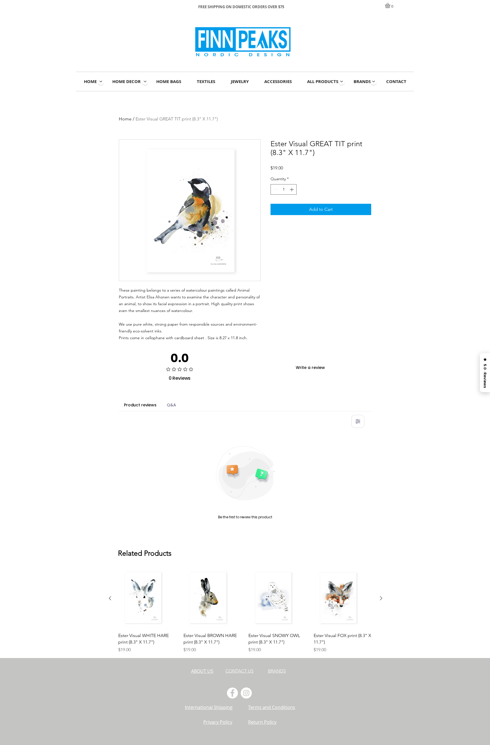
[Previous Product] (110, 598)
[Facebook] (232, 693)
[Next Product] (381, 598)
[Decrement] (274, 189)
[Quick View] (148, 598)
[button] (390, 5)
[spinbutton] (283, 189)
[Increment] (292, 189)
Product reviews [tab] (140, 405)
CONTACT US (239, 671)
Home (125, 119)
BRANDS (277, 671)
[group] (246, 610)
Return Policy (262, 722)
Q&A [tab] (171, 405)
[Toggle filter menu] (357, 421)
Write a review (310, 367)
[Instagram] (246, 693)
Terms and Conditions (271, 707)
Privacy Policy (217, 722)
